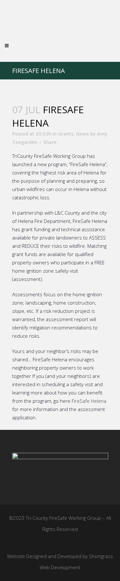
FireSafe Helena (89, 401)
